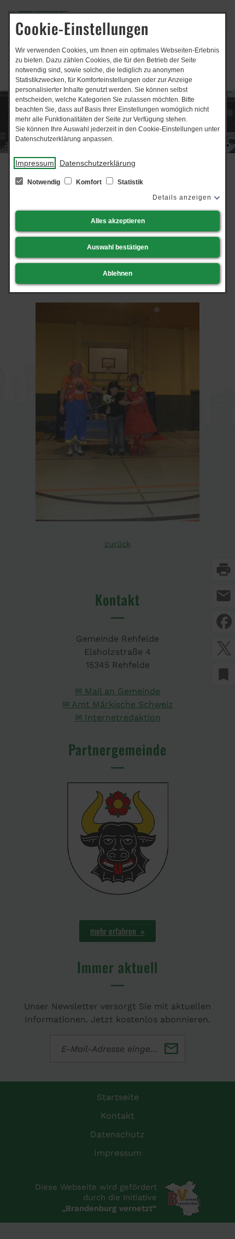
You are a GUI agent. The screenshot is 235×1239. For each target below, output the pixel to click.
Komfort (88, 182)
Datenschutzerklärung (98, 163)
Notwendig (44, 182)
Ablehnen (117, 273)
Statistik (129, 182)
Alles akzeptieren (118, 221)
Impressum (34, 163)
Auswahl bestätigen (117, 247)
